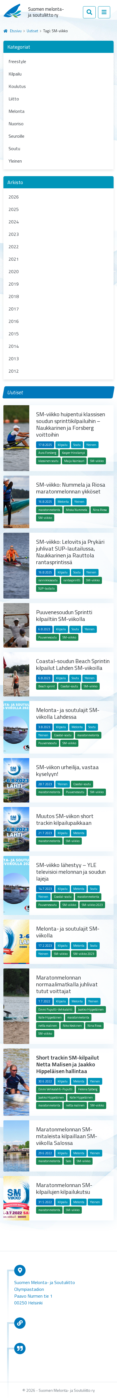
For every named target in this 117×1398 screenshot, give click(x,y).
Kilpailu (15, 73)
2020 (14, 271)
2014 (14, 346)
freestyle (17, 61)
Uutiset (32, 31)
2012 (14, 371)
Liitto (14, 98)
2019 (14, 284)
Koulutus (17, 86)
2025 (14, 209)
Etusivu (16, 31)
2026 (14, 196)
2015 (14, 333)
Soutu (14, 148)
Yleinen (15, 161)
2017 (14, 308)
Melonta (16, 111)
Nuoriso (16, 123)
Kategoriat (18, 47)
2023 (14, 234)
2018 (14, 296)
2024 (14, 221)
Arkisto (15, 182)
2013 (14, 358)
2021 (14, 259)
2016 (14, 321)
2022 (14, 246)
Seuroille (16, 136)
